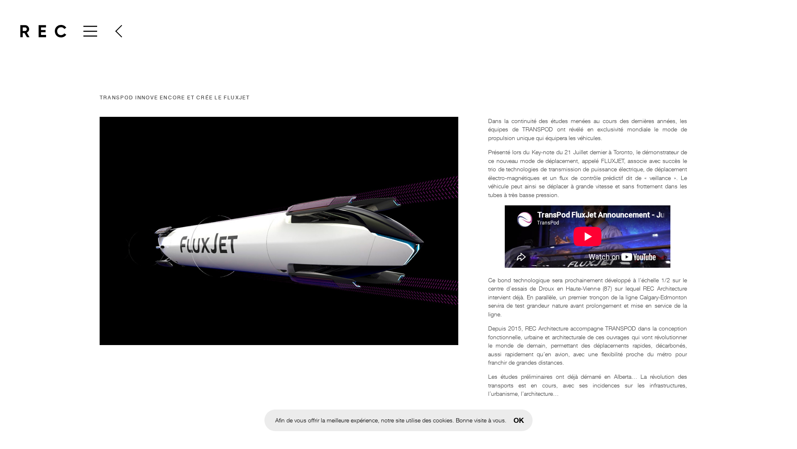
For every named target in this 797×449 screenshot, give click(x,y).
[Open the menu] (89, 31)
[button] (118, 31)
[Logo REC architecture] (43, 31)
